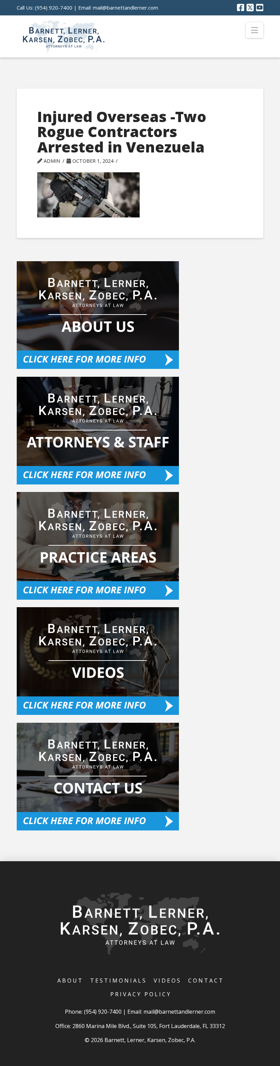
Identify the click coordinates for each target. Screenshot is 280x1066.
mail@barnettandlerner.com (125, 7)
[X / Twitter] (250, 7)
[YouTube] (259, 7)
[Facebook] (240, 7)
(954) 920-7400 (53, 7)
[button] (254, 30)
